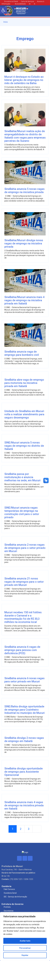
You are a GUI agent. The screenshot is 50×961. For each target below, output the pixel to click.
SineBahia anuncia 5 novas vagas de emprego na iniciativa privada (24, 190)
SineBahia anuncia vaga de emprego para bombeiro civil (21, 353)
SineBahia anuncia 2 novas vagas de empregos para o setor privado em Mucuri (24, 548)
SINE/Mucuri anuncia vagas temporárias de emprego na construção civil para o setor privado (21, 512)
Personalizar (25, 948)
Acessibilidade (20, 4)
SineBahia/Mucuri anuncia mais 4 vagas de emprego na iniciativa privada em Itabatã (24, 300)
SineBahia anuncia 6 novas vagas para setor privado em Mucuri (24, 680)
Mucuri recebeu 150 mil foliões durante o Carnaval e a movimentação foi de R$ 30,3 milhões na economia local (23, 617)
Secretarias (8, 911)
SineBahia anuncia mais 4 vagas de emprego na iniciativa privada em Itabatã (24, 805)
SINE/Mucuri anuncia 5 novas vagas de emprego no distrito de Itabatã (24, 446)
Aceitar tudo (25, 941)
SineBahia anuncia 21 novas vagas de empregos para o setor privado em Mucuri (24, 582)
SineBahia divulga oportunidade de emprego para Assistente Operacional (23, 772)
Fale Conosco (9, 889)
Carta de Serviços (27, 1)
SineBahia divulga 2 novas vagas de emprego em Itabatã (24, 739)
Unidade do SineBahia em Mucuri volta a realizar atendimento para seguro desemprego (24, 414)
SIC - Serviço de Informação (15, 897)
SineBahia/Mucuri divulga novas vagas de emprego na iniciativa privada (23, 243)
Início (5, 22)
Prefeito (7, 907)
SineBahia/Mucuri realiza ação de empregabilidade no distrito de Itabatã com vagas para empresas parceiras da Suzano (25, 136)
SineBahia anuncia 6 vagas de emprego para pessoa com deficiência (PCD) (22, 650)
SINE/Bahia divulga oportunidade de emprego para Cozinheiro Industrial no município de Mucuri (24, 709)
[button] (3, 10)
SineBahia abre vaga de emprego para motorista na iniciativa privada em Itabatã (24, 383)
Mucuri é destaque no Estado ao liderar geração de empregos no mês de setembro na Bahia (24, 80)
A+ (30, 4)
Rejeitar (25, 955)
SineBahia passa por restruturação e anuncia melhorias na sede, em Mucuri (22, 477)
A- (34, 4)
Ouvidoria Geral (10, 893)
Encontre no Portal (11, 1)
